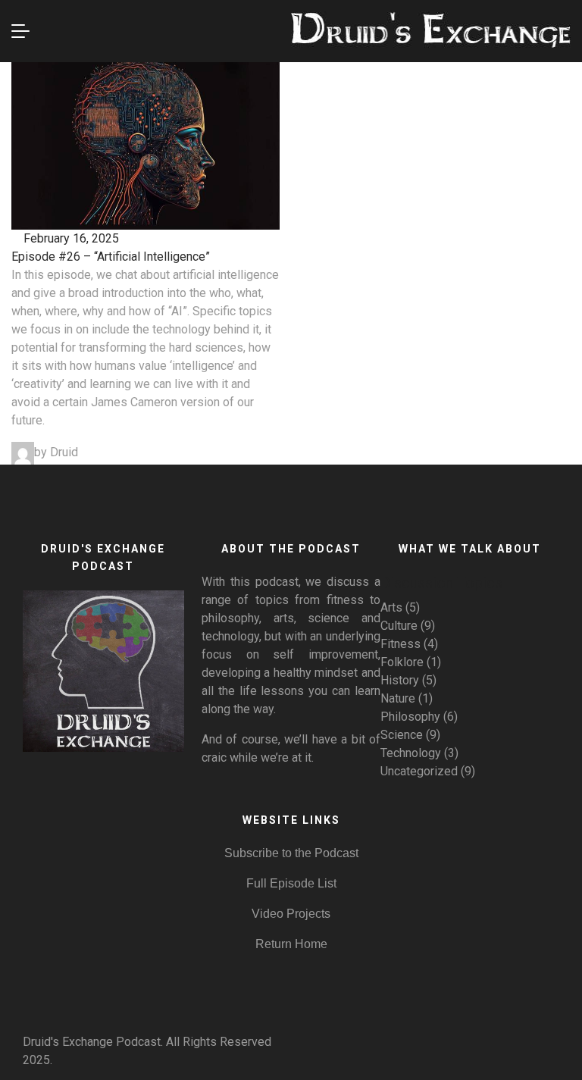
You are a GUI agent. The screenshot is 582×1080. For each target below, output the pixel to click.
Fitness (400, 644)
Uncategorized (419, 771)
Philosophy (410, 716)
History (399, 680)
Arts (391, 607)
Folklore (402, 662)
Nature (397, 698)
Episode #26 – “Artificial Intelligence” (110, 256)
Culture (399, 625)
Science (401, 735)
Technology (410, 753)
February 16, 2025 (69, 238)
